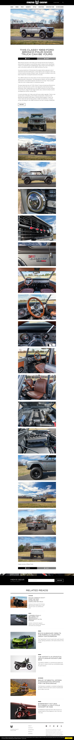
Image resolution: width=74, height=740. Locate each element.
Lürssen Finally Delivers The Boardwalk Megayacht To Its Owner (35, 618)
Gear (11, 7)
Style (34, 7)
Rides (17, 7)
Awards (30, 733)
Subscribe (59, 580)
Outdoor (30, 595)
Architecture (50, 7)
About (30, 726)
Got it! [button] (68, 738)
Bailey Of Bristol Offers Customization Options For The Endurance (50, 682)
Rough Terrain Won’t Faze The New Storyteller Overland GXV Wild (36, 600)
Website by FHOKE (13, 730)
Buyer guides (60, 7)
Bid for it (22, 104)
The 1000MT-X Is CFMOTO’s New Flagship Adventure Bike (49, 658)
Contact (30, 727)
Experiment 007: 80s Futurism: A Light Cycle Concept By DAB (49, 705)
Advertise (31, 729)
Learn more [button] (24, 738)
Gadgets (28, 7)
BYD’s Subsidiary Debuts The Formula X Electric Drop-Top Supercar (49, 634)
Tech (22, 7)
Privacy (30, 731)
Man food (41, 7)
